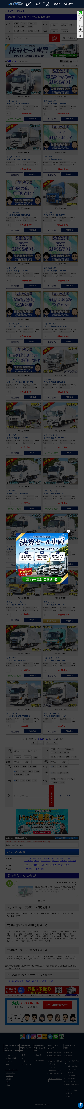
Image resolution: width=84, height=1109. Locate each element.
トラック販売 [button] (27, 4)
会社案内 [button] (57, 4)
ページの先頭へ (80, 1106)
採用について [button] (69, 4)
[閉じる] (80, 36)
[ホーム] (16, 4)
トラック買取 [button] (37, 4)
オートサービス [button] (47, 4)
